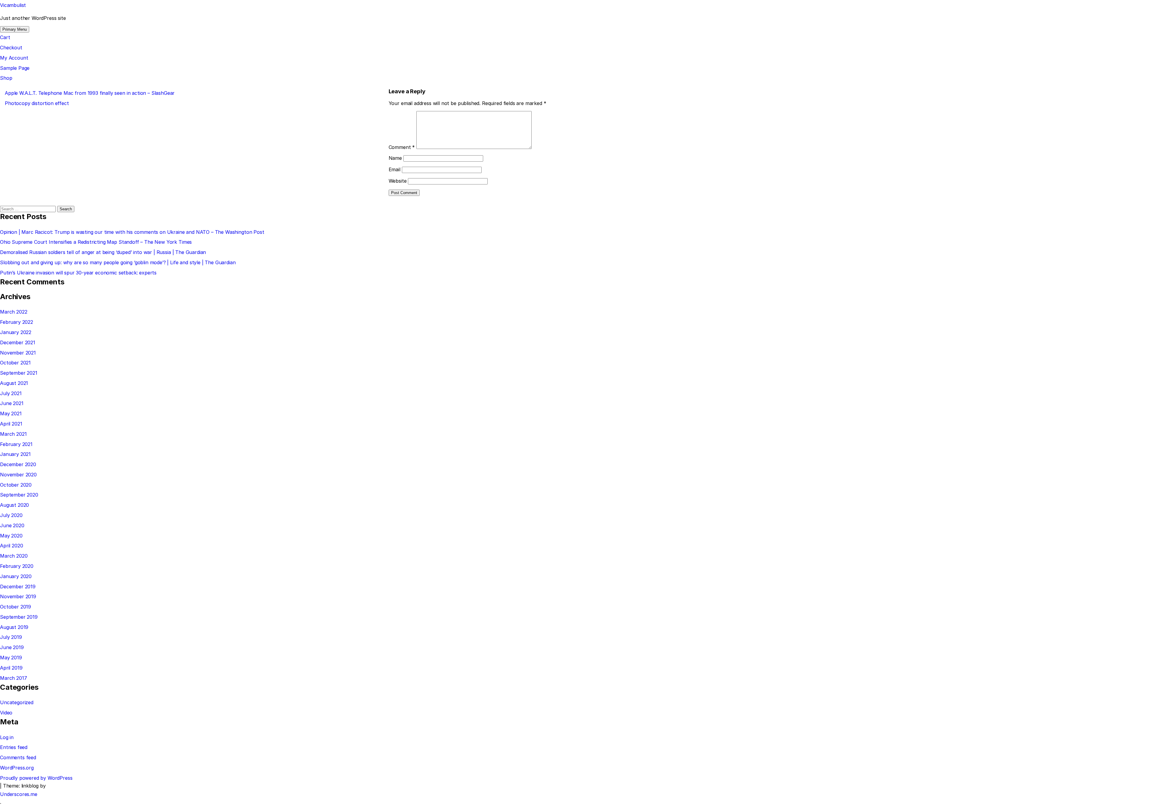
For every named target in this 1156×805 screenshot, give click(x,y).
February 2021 (16, 444)
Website (398, 181)
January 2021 (15, 454)
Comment (402, 147)
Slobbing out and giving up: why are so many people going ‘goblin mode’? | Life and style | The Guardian (118, 262)
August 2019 (14, 627)
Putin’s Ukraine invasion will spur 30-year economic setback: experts (78, 273)
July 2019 (11, 637)
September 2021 (18, 373)
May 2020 (11, 536)
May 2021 (11, 413)
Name (395, 158)
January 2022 (15, 332)
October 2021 (15, 363)
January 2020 (16, 576)
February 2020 (16, 566)
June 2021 (11, 403)
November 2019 (18, 596)
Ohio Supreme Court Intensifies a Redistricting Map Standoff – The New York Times (96, 242)
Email (394, 169)
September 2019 (19, 617)
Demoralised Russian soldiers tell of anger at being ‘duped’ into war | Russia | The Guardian (103, 252)
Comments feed (18, 757)
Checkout (11, 48)
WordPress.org (17, 768)
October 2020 (16, 485)
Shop (6, 78)
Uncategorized (16, 702)
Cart (5, 37)
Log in (7, 737)
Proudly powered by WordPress (36, 778)
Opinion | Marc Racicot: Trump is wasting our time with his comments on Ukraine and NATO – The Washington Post (132, 232)
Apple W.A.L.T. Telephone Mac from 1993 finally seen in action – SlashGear (90, 93)
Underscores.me (18, 794)
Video (6, 713)
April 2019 (11, 668)
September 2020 (19, 495)
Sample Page (15, 68)
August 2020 (14, 505)
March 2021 (13, 434)
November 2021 (18, 353)
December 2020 (18, 464)
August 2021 (14, 383)
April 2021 (11, 424)
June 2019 (12, 647)
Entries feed (13, 747)
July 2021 (11, 393)
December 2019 (18, 587)
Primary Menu (14, 29)
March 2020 (13, 556)
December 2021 (17, 342)
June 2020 (12, 525)
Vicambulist (13, 5)
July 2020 (11, 515)
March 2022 (13, 312)
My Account (14, 58)
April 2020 (11, 546)
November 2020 (18, 475)
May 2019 (11, 658)
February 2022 (16, 322)
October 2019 (15, 607)
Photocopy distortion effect (37, 103)
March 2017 (13, 678)
